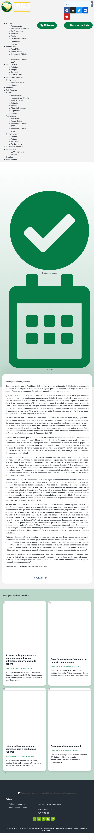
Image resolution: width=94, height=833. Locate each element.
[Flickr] (85, 10)
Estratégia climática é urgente (66, 746)
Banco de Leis (16, 52)
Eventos (9, 88)
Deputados (15, 41)
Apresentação (16, 26)
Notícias (14, 67)
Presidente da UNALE (20, 28)
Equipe (14, 36)
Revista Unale (16, 75)
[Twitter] (79, 10)
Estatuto (14, 34)
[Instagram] (73, 10)
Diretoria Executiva (18, 39)
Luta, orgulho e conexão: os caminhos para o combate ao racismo (21, 749)
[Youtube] (67, 16)
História (14, 85)
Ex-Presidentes (17, 31)
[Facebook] (67, 10)
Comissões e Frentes (14, 77)
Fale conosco (40, 799)
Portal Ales (15, 49)
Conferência (11, 80)
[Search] (92, 4)
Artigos (14, 70)
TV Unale (14, 72)
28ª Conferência (17, 82)
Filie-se (14, 44)
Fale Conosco (11, 90)
